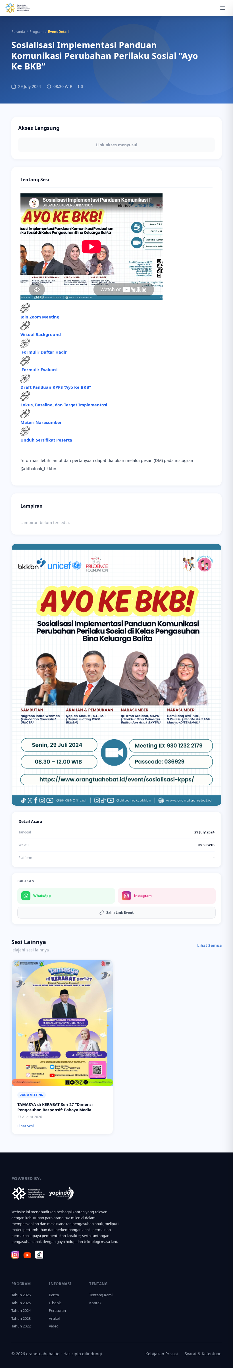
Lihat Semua (209, 945)
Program (36, 31)
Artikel (54, 1318)
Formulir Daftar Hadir (44, 352)
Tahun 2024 (21, 1310)
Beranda (18, 31)
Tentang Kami (101, 1294)
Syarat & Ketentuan (203, 1353)
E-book (55, 1302)
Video (54, 1326)
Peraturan (57, 1310)
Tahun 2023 (21, 1318)
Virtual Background (40, 334)
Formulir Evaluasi (39, 369)
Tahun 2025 (21, 1302)
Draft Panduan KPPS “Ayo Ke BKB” (55, 387)
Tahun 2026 (21, 1294)
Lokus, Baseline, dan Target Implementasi (63, 405)
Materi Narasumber (41, 422)
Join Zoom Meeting (39, 317)
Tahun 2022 (21, 1326)
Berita (54, 1294)
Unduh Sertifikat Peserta (46, 440)
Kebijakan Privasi (161, 1353)
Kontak (95, 1302)
